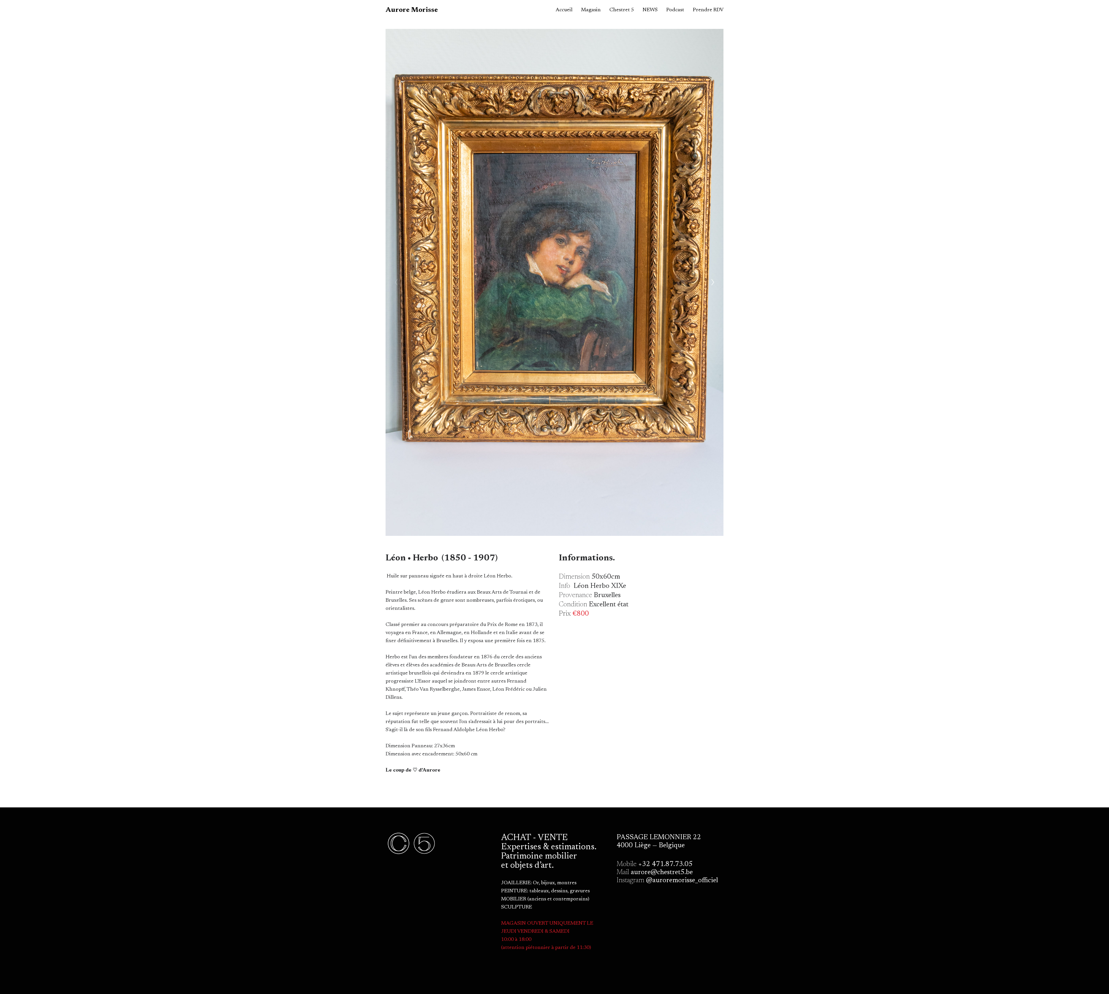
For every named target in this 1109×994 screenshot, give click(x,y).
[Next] (712, 282)
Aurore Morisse (412, 10)
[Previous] (396, 282)
